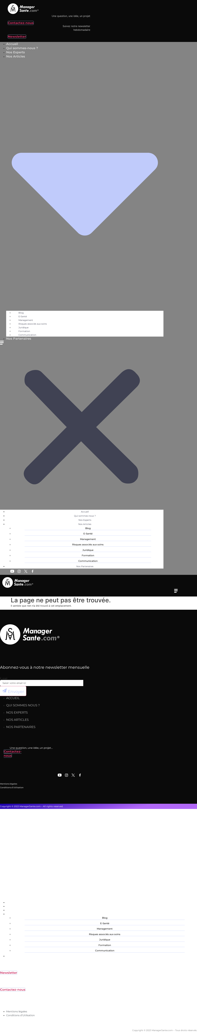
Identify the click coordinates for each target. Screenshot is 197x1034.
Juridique (23, 327)
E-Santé (22, 316)
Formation (24, 331)
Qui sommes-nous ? (85, 515)
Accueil (85, 511)
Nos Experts (84, 520)
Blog (21, 312)
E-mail (3, 678)
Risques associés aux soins (32, 323)
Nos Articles (84, 524)
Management (25, 320)
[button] (81, 425)
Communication (88, 560)
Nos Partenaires (18, 338)
